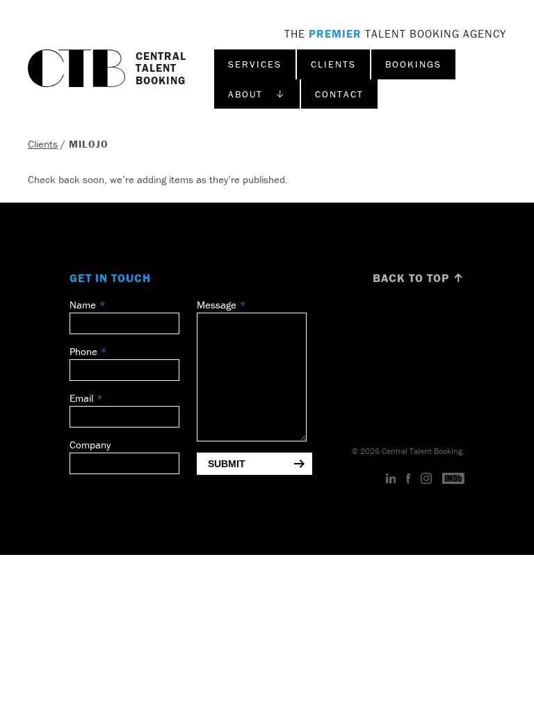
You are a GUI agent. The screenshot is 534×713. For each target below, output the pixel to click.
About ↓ (257, 94)
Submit (226, 463)
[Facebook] (408, 479)
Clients (333, 64)
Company (90, 444)
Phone (83, 351)
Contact (339, 94)
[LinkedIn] (391, 479)
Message (216, 304)
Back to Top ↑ (418, 277)
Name (83, 304)
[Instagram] (426, 479)
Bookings (413, 64)
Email (81, 398)
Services (255, 64)
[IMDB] (453, 479)
